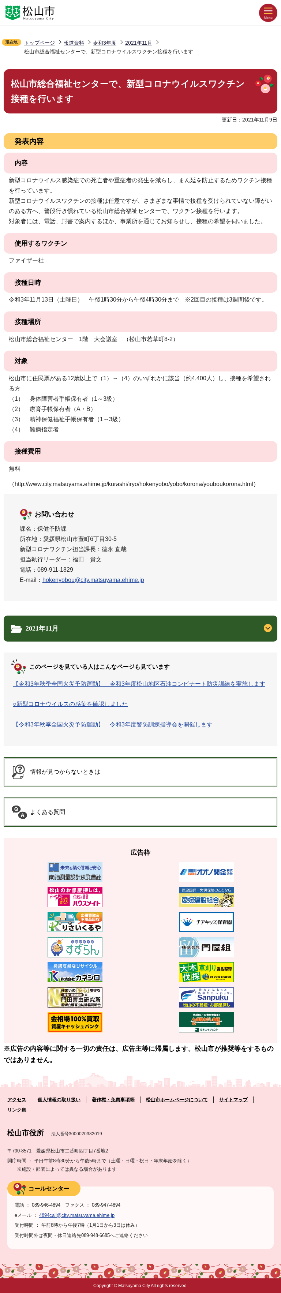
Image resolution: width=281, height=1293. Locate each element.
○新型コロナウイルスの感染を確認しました (70, 704)
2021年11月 (138, 43)
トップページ (39, 43)
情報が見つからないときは (65, 772)
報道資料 (74, 43)
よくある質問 (47, 812)
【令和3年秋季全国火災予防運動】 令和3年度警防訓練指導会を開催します (113, 724)
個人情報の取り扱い (59, 1099)
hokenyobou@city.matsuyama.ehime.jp (93, 580)
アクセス (16, 1099)
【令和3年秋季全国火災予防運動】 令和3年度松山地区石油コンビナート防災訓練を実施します (139, 684)
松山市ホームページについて (177, 1099)
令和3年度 (104, 43)
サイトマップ (233, 1099)
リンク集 (16, 1110)
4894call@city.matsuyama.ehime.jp (77, 1215)
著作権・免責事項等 (113, 1099)
